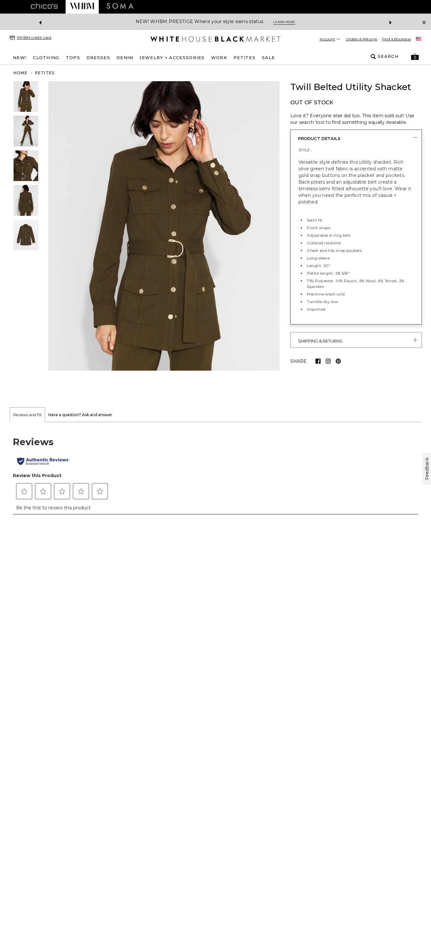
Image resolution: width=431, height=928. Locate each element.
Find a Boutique (396, 39)
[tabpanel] (215, 472)
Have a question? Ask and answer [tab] (80, 414)
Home (20, 72)
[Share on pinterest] (338, 361)
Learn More (284, 22)
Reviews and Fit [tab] (27, 414)
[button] (415, 56)
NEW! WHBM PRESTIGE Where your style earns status (199, 21)
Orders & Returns (361, 39)
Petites (44, 72)
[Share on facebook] (318, 361)
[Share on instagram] (328, 361)
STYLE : (305, 150)
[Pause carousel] (424, 22)
